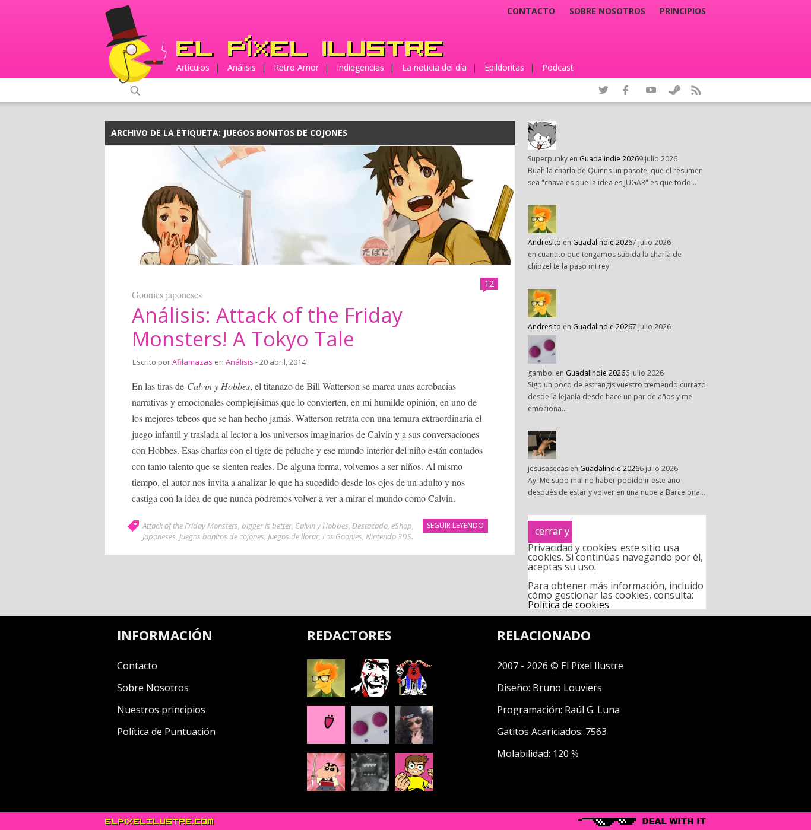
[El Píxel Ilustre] (309, 46)
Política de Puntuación (166, 731)
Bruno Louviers (567, 687)
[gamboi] (370, 740)
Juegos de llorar (293, 536)
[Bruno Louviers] (326, 740)
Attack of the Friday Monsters (190, 525)
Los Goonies (342, 536)
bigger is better (267, 525)
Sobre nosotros (607, 11)
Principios (683, 11)
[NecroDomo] (370, 787)
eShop (401, 525)
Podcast (558, 67)
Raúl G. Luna (592, 709)
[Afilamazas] (326, 787)
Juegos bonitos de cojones (221, 536)
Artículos (193, 67)
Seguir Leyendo (455, 525)
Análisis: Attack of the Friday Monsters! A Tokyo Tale (267, 327)
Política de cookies (568, 604)
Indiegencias (360, 67)
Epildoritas (504, 67)
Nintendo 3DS (388, 536)
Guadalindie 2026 (609, 159)
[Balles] (414, 787)
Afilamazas (192, 362)
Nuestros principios (161, 709)
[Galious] (414, 693)
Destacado (370, 525)
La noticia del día (434, 67)
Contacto (531, 11)
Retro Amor (296, 67)
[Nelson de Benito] (370, 693)
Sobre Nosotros (153, 687)
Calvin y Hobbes (322, 525)
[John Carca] (414, 740)
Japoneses (159, 536)
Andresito (544, 242)
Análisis (241, 67)
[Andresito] (326, 693)
